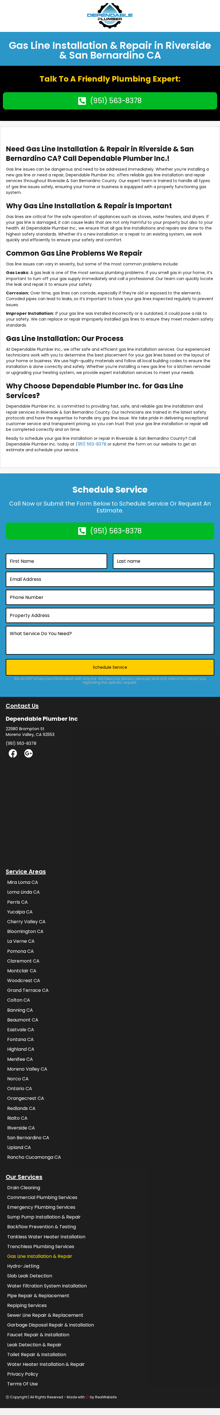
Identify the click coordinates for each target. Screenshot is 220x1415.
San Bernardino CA (28, 1137)
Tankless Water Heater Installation (46, 1236)
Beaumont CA (22, 1020)
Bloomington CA (25, 931)
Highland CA (20, 1049)
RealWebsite (106, 1397)
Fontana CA (20, 1039)
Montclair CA (21, 970)
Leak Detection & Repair (34, 1344)
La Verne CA (21, 941)
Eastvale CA (20, 1029)
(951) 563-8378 (91, 444)
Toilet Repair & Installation (36, 1354)
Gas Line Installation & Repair (39, 1256)
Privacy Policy (22, 1374)
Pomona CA (20, 951)
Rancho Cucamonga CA (34, 1157)
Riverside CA (21, 1128)
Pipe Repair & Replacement (38, 1295)
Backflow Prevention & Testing (41, 1226)
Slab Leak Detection (29, 1276)
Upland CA (19, 1147)
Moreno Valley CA (27, 1069)
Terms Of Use (22, 1384)
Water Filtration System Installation (47, 1286)
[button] (13, 756)
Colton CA (18, 1000)
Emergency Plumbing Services (41, 1207)
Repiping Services (27, 1305)
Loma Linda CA (23, 892)
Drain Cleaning (23, 1187)
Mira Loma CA (22, 882)
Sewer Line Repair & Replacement (45, 1315)
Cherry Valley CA (26, 921)
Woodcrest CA (23, 980)
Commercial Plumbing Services (42, 1197)
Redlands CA (21, 1108)
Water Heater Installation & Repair (46, 1364)
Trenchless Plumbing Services (40, 1246)
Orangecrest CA (25, 1098)
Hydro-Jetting (23, 1266)
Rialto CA (17, 1118)
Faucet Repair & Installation (38, 1334)
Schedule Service (110, 667)
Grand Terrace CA (28, 990)
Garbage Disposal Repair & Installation (50, 1325)
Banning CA (20, 1010)
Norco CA (18, 1078)
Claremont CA (23, 961)
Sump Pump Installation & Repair (44, 1217)
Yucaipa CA (20, 912)
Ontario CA (19, 1088)
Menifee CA (20, 1059)
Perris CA (17, 902)
